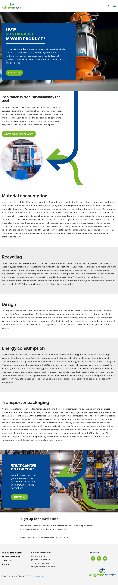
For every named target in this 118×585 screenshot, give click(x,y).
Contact (6, 564)
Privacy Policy (36, 576)
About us (6, 560)
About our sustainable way (18, 134)
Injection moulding (11, 557)
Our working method (12, 553)
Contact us (14, 73)
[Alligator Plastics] (12, 6)
